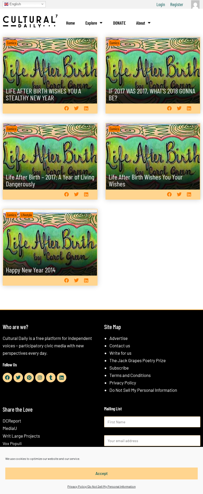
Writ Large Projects (21, 435)
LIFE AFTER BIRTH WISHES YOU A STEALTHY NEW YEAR (43, 94)
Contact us (119, 345)
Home (70, 22)
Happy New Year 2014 (31, 270)
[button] (66, 108)
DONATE (119, 22)
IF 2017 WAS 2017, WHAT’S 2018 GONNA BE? (152, 94)
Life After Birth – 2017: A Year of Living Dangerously (50, 180)
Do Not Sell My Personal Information (143, 390)
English (14, 4)
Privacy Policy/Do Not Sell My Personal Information (101, 486)
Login (160, 4)
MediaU (10, 428)
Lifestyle (26, 215)
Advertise (118, 338)
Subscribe (119, 367)
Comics (11, 43)
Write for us (120, 353)
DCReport (12, 420)
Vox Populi (12, 443)
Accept (101, 473)
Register (176, 4)
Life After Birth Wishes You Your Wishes (146, 180)
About (140, 22)
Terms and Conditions (130, 375)
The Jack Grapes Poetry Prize (137, 360)
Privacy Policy (122, 382)
